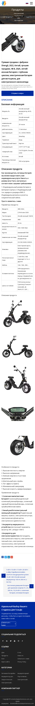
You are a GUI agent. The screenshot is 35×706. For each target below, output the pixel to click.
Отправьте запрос (17, 93)
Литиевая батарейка (8, 673)
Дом (3, 17)
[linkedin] (6, 641)
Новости (20, 655)
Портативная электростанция (23, 677)
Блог (3, 659)
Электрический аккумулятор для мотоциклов (19, 17)
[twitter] (10, 641)
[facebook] (2, 641)
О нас (19, 652)
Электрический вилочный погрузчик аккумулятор (8, 683)
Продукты (8, 17)
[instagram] (18, 641)
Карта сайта (5, 662)
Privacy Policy (22, 662)
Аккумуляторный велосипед (23, 673)
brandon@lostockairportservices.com (22, 703)
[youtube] (14, 641)
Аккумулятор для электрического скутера (9, 677)
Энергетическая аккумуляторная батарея (6, 680)
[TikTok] (22, 641)
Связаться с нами (6, 624)
